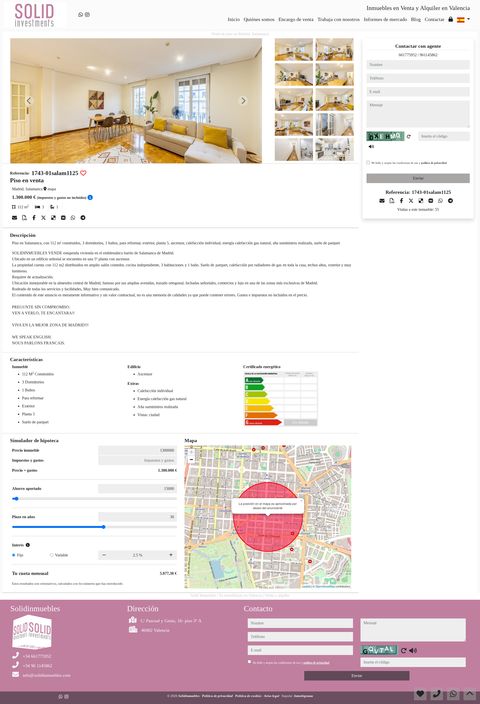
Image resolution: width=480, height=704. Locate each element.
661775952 (408, 55)
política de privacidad (434, 162)
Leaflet (306, 586)
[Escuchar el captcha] (371, 147)
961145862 (429, 55)
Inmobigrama (303, 696)
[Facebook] (34, 218)
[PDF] (25, 218)
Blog (416, 19)
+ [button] (191, 452)
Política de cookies (248, 696)
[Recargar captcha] (408, 137)
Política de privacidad (218, 696)
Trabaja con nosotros (339, 19)
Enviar (418, 178)
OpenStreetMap (325, 586)
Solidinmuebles (189, 696)
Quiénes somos (259, 19)
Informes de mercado (385, 19)
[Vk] (64, 218)
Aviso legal (272, 696)
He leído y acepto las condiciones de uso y (409, 162)
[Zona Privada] (450, 19)
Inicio (234, 19)
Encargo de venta (296, 19)
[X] (44, 218)
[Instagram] (87, 15)
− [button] (191, 459)
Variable (61, 555)
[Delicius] (54, 218)
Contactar (434, 19)
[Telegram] (82, 218)
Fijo (20, 555)
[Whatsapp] (80, 15)
